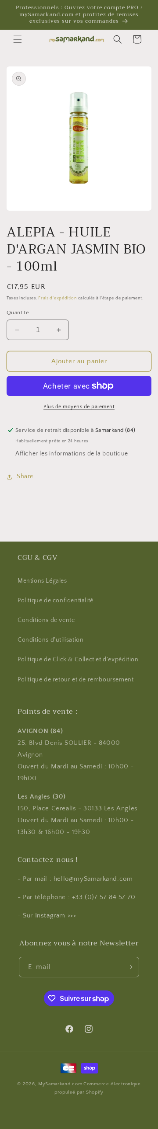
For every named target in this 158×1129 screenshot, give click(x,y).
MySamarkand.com (60, 1084)
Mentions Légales (42, 580)
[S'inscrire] (129, 967)
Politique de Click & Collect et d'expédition (78, 659)
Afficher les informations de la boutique (71, 453)
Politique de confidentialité (55, 600)
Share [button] (25, 476)
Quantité (18, 312)
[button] (17, 39)
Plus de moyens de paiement (79, 407)
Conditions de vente (46, 620)
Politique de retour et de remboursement (75, 679)
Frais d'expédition (57, 298)
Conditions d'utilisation (50, 639)
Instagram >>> (55, 915)
